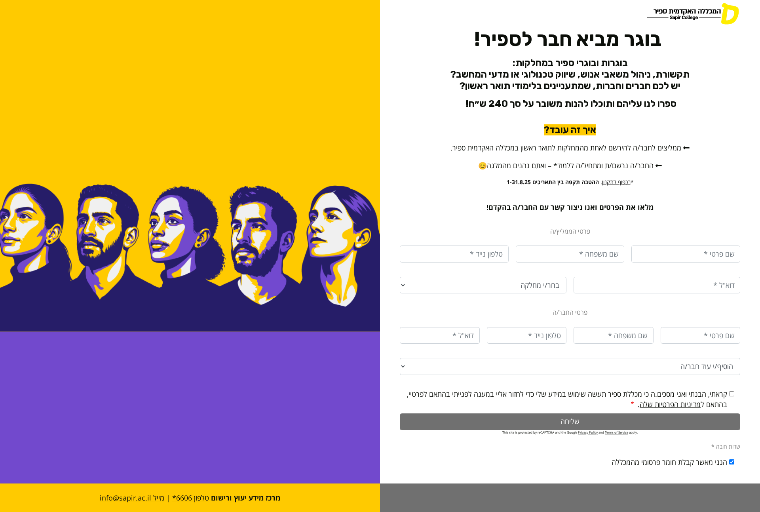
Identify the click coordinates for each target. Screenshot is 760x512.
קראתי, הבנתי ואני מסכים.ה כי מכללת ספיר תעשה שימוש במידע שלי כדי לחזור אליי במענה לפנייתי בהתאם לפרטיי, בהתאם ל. (567, 399)
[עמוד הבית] (680, 13)
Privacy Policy (588, 432)
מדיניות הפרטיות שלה (670, 404)
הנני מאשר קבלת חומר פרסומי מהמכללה (669, 462)
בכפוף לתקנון (616, 182)
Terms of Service (616, 432)
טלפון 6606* (190, 497)
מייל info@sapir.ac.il (132, 497)
